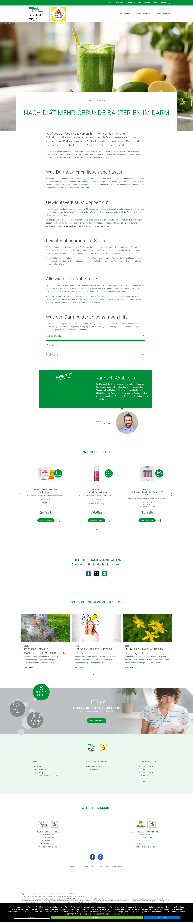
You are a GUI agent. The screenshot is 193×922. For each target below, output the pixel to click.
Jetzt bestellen (46, 520)
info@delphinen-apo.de (47, 847)
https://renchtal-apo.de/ (49, 775)
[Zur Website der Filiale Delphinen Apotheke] (47, 824)
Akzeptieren (97, 917)
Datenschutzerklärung (118, 914)
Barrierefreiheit (102, 866)
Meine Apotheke (142, 14)
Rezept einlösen (144, 3)
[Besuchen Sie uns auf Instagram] (100, 857)
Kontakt (163, 3)
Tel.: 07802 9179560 (145, 841)
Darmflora (88, 185)
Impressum (74, 866)
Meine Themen (123, 14)
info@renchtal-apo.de (47, 772)
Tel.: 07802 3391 (47, 841)
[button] (172, 493)
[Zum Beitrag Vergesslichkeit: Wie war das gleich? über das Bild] (96, 628)
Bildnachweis (117, 866)
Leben (90, 100)
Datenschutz (88, 866)
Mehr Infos (162, 917)
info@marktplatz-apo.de (145, 847)
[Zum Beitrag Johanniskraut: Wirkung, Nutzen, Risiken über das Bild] (147, 628)
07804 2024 (119, 3)
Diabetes (52, 247)
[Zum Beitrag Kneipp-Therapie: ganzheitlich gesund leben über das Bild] (45, 628)
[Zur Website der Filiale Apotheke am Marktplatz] (145, 824)
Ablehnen (31, 917)
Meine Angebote (162, 14)
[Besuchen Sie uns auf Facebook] (92, 857)
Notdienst (131, 3)
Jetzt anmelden (97, 721)
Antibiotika (118, 179)
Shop (155, 3)
